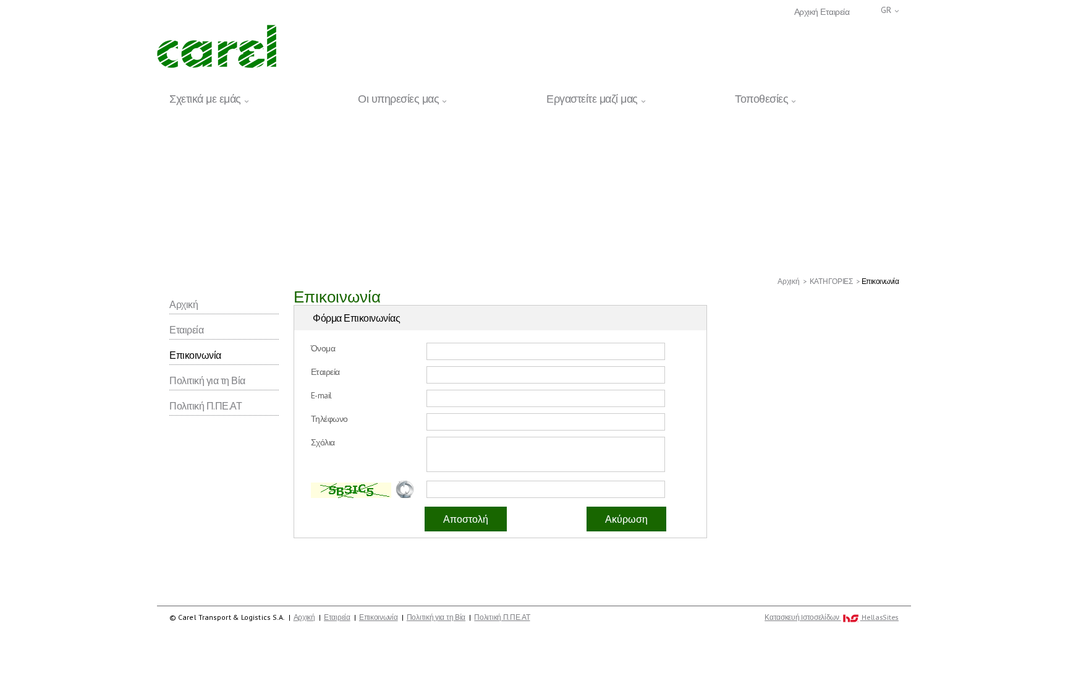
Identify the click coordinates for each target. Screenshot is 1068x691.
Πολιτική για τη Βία (207, 380)
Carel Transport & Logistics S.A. (216, 46)
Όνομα (323, 348)
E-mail (321, 395)
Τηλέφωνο (329, 418)
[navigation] (534, 97)
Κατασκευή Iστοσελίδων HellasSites (832, 617)
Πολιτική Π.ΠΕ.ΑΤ (205, 406)
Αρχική (806, 12)
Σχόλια (323, 442)
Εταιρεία (834, 12)
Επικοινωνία (195, 355)
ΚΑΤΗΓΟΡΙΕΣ (831, 281)
